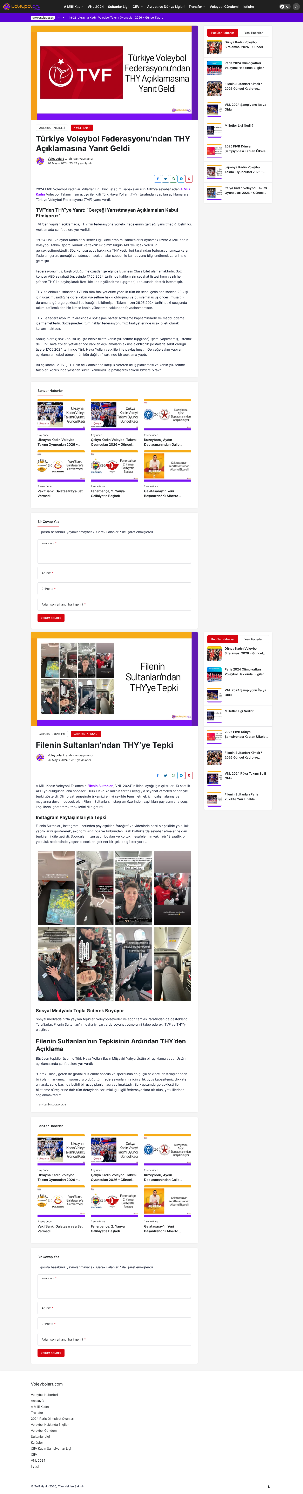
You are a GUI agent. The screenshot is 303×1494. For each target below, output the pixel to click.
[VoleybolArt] (21, 6)
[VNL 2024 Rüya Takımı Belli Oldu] (238, 778)
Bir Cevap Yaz (48, 522)
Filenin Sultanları (100, 786)
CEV (136, 7)
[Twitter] (165, 179)
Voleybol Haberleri (44, 1395)
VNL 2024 (96, 7)
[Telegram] (181, 179)
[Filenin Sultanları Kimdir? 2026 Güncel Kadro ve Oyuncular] (238, 88)
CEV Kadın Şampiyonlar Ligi (51, 1448)
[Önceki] (58, 17)
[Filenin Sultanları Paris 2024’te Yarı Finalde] (238, 799)
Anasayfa (37, 1401)
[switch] (285, 6)
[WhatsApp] (173, 179)
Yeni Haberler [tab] (253, 32)
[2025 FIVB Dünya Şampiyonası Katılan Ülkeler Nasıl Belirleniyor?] (238, 151)
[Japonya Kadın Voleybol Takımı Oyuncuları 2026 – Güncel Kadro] (238, 172)
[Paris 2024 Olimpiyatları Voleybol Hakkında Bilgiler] (238, 68)
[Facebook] (157, 179)
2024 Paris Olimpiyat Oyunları (52, 1419)
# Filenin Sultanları (52, 1104)
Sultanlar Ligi (118, 7)
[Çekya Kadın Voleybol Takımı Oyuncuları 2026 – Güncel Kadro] (114, 423)
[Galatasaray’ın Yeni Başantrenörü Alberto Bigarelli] (167, 474)
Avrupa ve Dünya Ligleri (165, 7)
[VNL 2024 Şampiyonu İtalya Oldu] (238, 109)
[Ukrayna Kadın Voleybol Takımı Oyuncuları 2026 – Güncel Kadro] (61, 423)
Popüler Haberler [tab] (222, 32)
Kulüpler (37, 1443)
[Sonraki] (63, 17)
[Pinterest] (189, 179)
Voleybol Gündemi (224, 7)
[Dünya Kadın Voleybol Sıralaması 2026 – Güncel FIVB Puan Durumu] (238, 47)
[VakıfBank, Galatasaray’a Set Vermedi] (61, 474)
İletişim (248, 7)
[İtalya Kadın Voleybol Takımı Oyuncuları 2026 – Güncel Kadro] (238, 193)
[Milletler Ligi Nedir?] (238, 130)
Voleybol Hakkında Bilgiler (50, 1425)
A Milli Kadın (73, 7)
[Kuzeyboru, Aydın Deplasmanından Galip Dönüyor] (167, 423)
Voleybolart (56, 158)
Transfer (195, 7)
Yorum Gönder (51, 618)
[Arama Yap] (296, 6)
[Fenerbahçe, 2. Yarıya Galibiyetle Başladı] (114, 474)
